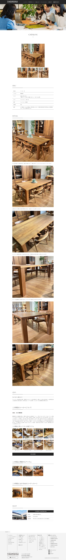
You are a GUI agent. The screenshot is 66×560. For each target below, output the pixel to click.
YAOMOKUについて (22, 535)
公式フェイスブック (53, 550)
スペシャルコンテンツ (32, 535)
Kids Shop (9, 539)
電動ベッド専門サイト (42, 545)
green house (10, 543)
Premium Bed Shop (11, 542)
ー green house (52, 546)
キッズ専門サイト (41, 539)
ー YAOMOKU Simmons (53, 543)
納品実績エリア (21, 539)
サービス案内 (21, 538)
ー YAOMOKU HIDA (53, 540)
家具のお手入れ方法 (32, 536)
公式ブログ (51, 553)
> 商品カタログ (15, 29)
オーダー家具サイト (42, 546)
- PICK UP (30, 542)
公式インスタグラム (53, 535)
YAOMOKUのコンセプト (22, 542)
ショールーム (10, 535)
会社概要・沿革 (21, 536)
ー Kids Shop (52, 541)
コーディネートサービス (32, 539)
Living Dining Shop (11, 538)
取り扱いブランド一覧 (32, 538)
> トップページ (10, 29)
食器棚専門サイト (41, 543)
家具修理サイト (41, 542)
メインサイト (41, 536)
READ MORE (33, 454)
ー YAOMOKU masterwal (53, 538)
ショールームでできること (12, 536)
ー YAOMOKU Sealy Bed (53, 545)
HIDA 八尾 (40, 549)
